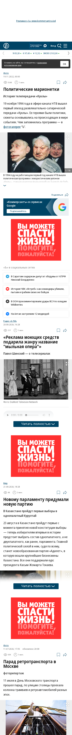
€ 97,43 (26, 53)
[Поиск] (59, 45)
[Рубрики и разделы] (65, 45)
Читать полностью (36, 423)
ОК (64, 64)
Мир (5, 483)
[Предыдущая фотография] (3, 152)
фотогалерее (12, 127)
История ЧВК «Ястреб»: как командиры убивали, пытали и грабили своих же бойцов (37, 290)
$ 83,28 (16, 53)
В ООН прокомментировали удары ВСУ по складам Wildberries (39, 303)
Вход (53, 45)
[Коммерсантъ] (6, 46)
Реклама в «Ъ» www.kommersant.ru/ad (36, 20)
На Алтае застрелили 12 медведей (30, 313)
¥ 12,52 (36, 53)
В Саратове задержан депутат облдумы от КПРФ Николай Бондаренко (38, 278)
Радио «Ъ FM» (10, 321)
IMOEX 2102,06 (50, 53)
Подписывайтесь (18, 211)
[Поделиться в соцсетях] (65, 82)
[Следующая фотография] (68, 152)
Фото (6, 73)
